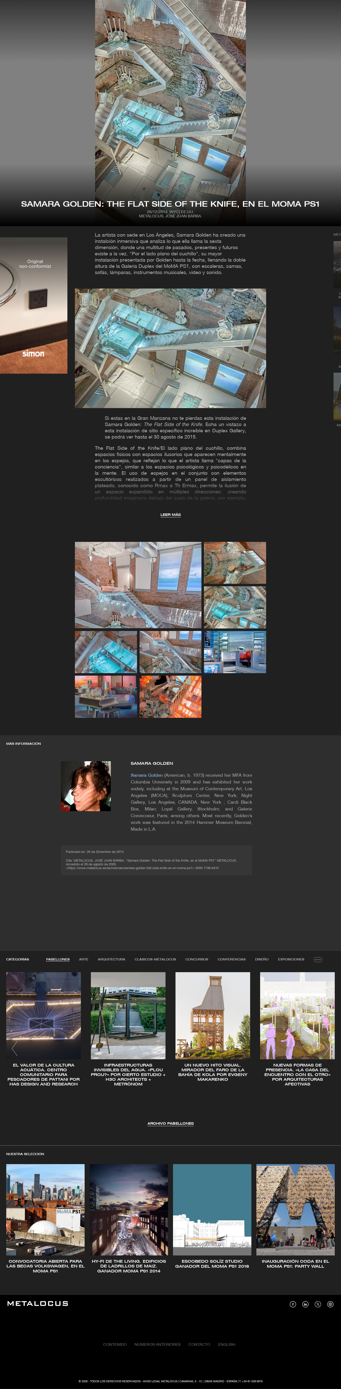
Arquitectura (111, 959)
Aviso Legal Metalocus (160, 1381)
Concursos (196, 959)
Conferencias (232, 959)
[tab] (58, 959)
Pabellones (58, 959)
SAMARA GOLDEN (152, 764)
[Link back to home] (37, 1304)
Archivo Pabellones (171, 1123)
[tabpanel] (170, 1049)
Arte (83, 959)
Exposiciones (291, 959)
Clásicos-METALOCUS (155, 959)
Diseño (262, 959)
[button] (14, 1048)
